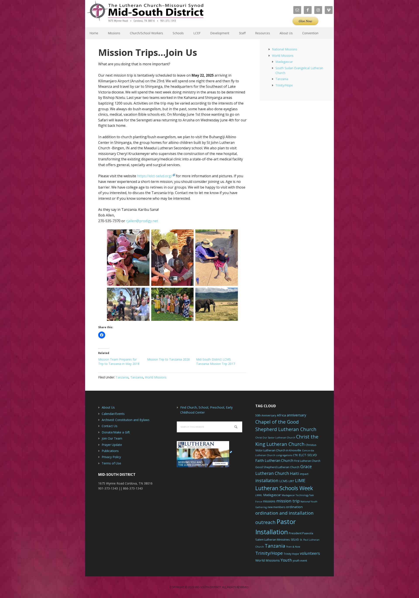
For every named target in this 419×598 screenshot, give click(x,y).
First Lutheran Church (307, 461)
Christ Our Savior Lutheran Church (275, 437)
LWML (258, 495)
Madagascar (284, 62)
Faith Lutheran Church (274, 460)
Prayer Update (112, 445)
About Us (108, 407)
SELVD (295, 539)
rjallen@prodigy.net (142, 220)
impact (304, 474)
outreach (265, 522)
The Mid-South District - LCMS (145, 13)
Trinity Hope (291, 554)
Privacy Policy (111, 457)
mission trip (288, 501)
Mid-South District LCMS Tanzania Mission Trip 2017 (215, 361)
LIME (300, 480)
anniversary (296, 415)
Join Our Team (112, 438)
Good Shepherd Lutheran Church (277, 467)
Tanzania (122, 377)
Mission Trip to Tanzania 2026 (168, 359)
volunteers (310, 553)
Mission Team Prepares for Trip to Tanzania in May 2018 (118, 361)
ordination (294, 507)
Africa (281, 415)
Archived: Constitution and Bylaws (125, 420)
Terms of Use (111, 463)
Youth (286, 560)
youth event (300, 560)
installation (266, 480)
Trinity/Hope (284, 85)
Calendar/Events (113, 414)
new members (276, 507)
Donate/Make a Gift (116, 432)
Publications (110, 451)
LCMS (283, 481)
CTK (295, 455)
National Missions (284, 49)
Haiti (294, 473)
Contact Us (109, 426)
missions (269, 501)
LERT (291, 481)
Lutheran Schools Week (284, 488)
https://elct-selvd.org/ (154, 176)
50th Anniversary (265, 415)
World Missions (156, 377)
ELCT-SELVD (308, 455)
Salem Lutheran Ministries (272, 539)
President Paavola (301, 533)
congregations (284, 455)
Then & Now (293, 546)
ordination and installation (284, 513)
